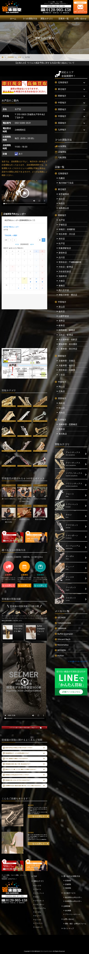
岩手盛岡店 (64, 194)
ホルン (37, 897)
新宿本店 (63, 252)
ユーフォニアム (40, 908)
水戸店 (62, 220)
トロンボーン (39, 904)
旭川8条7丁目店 (66, 183)
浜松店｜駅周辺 (66, 334)
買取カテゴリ (46, 18)
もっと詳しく (8, 585)
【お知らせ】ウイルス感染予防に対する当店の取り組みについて (44, 62)
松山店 (62, 408)
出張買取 (62, 146)
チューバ (38, 916)
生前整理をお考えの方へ (73, 901)
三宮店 (62, 374)
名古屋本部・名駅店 (68, 339)
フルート (38, 889)
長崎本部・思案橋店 (68, 424)
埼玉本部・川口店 (67, 234)
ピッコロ (38, 919)
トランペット (39, 893)
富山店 (62, 306)
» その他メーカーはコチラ (77, 661)
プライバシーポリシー (72, 914)
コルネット (39, 927)
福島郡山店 (64, 208)
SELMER (61, 617)
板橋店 (62, 285)
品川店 (62, 257)
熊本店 (62, 429)
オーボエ (38, 912)
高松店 (62, 403)
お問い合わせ (80, 18)
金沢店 (62, 311)
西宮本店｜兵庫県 (67, 370)
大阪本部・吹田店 (67, 365)
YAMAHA (61, 628)
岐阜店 (62, 325)
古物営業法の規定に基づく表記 (56, 6)
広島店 (62, 391)
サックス (38, 885)
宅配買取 (62, 157)
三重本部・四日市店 (68, 348)
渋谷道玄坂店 (65, 271)
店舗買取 (62, 152)
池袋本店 (63, 276)
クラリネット (39, 901)
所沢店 (62, 238)
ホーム (13, 18)
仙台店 (62, 198)
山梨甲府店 (64, 316)
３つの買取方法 (30, 18)
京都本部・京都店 (67, 360)
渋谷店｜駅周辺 (66, 266)
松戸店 (62, 243)
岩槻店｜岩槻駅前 (67, 229)
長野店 (62, 320)
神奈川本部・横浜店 (68, 294)
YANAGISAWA (64, 623)
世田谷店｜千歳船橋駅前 (70, 262)
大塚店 (62, 280)
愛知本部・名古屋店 (68, 344)
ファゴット (39, 923)
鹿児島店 (63, 433)
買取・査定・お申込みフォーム (75, 923)
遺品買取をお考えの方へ (73, 897)
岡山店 (62, 386)
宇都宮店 (63, 224)
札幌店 (62, 178)
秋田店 (62, 203)
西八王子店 (64, 290)
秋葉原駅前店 (65, 248)
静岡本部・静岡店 (67, 330)
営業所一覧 (63, 18)
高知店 (62, 412)
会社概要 (68, 910)
